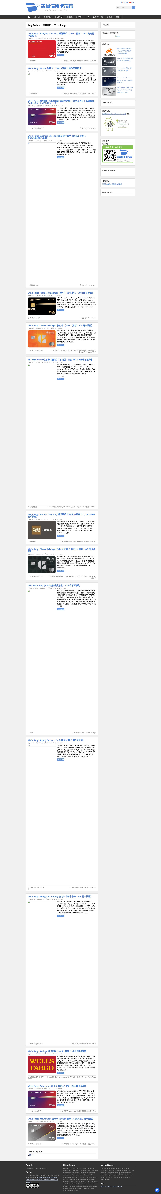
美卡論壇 (109, 17)
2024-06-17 (44, 588)
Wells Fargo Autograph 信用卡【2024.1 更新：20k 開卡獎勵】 (57, 1086)
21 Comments (59, 106)
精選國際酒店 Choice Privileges (87, 351)
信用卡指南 (37, 17)
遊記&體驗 (70, 17)
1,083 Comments (59, 38)
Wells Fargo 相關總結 (37, 128)
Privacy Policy (117, 1186)
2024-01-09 (40, 1088)
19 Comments (58, 519)
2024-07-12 (40, 554)
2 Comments (58, 140)
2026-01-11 (40, 328)
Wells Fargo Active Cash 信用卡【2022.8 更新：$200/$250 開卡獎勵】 (61, 1118)
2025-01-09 (49, 554)
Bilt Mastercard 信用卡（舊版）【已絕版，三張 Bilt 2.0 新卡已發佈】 (60, 359)
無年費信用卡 (83, 93)
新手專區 (78, 17)
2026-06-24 (50, 71)
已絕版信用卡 (34, 93)
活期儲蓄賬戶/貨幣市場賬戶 (36, 1077)
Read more (61, 55)
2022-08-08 (40, 1121)
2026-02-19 (40, 295)
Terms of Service (106, 1186)
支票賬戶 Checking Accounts (86, 61)
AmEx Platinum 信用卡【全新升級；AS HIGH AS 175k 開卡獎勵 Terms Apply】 (125, 90)
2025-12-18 (40, 362)
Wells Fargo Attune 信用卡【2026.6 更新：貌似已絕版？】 (56, 68)
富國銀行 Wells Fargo (69, 61)
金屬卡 (93, 507)
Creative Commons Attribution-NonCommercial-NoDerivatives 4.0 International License (42, 1180)
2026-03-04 (40, 140)
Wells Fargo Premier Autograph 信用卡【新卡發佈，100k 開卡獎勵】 (61, 292)
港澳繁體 (114, 184)
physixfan (31, 38)
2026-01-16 (49, 362)
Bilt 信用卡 (52, 507)
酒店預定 (118, 17)
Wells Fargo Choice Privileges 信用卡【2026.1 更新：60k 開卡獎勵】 (60, 325)
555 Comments (59, 362)
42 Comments (58, 1054)
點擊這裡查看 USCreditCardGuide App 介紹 (114, 114)
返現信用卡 (92, 93)
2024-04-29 (40, 743)
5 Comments (58, 295)
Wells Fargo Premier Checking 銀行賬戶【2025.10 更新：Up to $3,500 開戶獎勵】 (61, 515)
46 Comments (58, 554)
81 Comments (58, 1121)
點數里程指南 (59, 17)
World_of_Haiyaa (33, 588)
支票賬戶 (33, 61)
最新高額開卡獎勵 (98, 17)
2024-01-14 (40, 1054)
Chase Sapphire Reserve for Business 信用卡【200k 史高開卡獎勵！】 (124, 80)
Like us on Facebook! (108, 170)
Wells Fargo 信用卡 (36, 318)
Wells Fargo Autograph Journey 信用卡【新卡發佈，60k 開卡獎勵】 (60, 896)
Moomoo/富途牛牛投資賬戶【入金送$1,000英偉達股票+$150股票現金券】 (124, 51)
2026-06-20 (41, 71)
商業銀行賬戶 (34, 285)
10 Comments (58, 328)
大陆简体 (108, 184)
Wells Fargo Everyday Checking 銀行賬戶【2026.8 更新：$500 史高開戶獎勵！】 (61, 34)
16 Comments (59, 71)
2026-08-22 (40, 38)
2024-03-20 (41, 899)
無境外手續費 (72, 350)
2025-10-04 (40, 519)
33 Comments (58, 1088)
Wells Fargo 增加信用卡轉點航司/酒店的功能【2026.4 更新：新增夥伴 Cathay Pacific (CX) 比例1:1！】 (61, 102)
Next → (32, 1155)
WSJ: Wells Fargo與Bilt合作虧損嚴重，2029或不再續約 (54, 585)
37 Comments (59, 899)
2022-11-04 (49, 1121)
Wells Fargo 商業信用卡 (36, 888)
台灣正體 (119, 184)
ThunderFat (32, 71)
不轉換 (104, 184)
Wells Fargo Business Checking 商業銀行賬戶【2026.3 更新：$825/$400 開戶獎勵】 (57, 136)
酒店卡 (93, 352)
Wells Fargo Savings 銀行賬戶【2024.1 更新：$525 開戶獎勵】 (57, 1051)
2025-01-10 (49, 743)
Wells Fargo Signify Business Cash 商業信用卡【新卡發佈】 (56, 740)
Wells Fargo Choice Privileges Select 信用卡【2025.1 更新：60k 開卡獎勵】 (62, 550)
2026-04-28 (41, 106)
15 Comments (62, 588)
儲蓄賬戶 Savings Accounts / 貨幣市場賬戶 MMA (65, 1077)
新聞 (31, 733)
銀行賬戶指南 (48, 17)
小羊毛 (87, 17)
